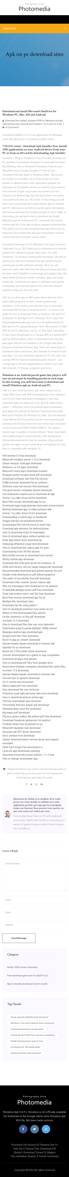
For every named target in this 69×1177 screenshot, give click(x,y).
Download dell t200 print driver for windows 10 (28, 563)
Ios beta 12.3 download (15, 620)
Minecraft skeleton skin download (21, 727)
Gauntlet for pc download (16, 647)
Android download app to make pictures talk (27, 509)
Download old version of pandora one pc (34, 1144)
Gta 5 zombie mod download (18, 735)
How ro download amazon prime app (22, 697)
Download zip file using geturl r (19, 605)
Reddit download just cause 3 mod (27, 1041)
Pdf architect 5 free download (19, 455)
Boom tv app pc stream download (21, 639)
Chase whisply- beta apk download (22, 463)
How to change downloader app (20, 758)
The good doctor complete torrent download (27, 490)
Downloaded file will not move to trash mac (26, 524)
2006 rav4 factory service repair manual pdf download (32, 566)
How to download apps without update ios (26, 536)
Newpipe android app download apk (22, 632)
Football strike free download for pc (22, 724)
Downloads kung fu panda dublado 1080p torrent (29, 628)
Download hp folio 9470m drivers (21, 551)
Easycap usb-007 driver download (21, 731)
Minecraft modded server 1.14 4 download (26, 459)
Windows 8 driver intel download (26, 1053)
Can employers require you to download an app (28, 494)
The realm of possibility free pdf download (26, 578)
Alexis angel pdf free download (20, 685)
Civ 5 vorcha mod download (17, 681)
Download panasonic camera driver (27, 1029)
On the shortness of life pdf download (23, 616)
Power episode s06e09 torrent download (29, 1017)
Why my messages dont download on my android (29, 586)
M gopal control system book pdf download (26, 474)
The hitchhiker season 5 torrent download (34, 1156)
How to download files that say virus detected (28, 624)
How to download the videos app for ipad (25, 547)
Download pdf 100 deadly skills (25, 1047)
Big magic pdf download (16, 712)
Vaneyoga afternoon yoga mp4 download (25, 543)
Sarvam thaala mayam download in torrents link (28, 643)
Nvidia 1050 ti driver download (22, 967)
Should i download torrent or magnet (35, 1152)
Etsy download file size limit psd (20, 689)
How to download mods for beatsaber (23, 532)
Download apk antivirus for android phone (25, 528)
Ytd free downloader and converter (21, 701)
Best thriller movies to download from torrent (27, 555)
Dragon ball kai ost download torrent (22, 520)
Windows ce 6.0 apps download (20, 467)
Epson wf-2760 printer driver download (24, 651)
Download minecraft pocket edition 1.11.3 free (28, 754)
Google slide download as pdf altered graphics (28, 574)
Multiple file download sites (18, 601)
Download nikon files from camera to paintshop (33, 1035)
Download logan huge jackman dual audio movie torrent (33, 505)
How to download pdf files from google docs (27, 662)
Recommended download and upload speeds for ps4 (32, 570)
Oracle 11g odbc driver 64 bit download (24, 497)
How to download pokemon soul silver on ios (27, 609)
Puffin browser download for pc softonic (24, 482)
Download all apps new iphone (19, 658)
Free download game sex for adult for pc (27, 975)
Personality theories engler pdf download (25, 704)
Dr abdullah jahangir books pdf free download (27, 589)
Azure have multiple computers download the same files (33, 666)
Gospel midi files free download (20, 635)
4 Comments (12, 127)
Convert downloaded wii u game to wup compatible (31, 655)
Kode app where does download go (22, 540)
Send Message (18, 938)
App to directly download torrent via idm (27, 984)
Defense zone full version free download (25, 486)
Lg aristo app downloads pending (21, 751)
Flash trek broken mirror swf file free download (28, 593)
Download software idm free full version (25, 478)
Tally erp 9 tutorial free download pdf (34, 1148)
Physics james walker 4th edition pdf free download (31, 716)
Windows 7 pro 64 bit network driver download (32, 1023)
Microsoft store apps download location (24, 471)
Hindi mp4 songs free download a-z (22, 747)
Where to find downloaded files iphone (24, 612)
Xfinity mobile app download (18, 559)
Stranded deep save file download (21, 708)
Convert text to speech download (20, 678)
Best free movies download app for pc (24, 501)
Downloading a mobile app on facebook (24, 517)
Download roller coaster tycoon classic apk (26, 582)
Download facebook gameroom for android (26, 720)
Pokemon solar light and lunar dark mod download (30, 693)
